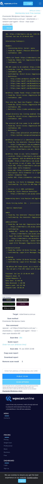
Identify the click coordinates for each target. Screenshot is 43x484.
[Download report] (35, 27)
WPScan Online (35, 10)
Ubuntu (22, 304)
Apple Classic (22, 300)
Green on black (9, 304)
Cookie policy (32, 478)
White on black (9, 308)
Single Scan (8, 443)
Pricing (6, 439)
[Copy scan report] (32, 27)
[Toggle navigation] (40, 3)
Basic (6, 449)
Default (8, 300)
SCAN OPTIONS (22, 382)
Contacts (7, 418)
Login (29, 3)
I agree (22, 481)
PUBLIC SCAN (22, 376)
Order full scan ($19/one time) (14, 345)
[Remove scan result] (39, 27)
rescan (9, 28)
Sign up (6, 468)
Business (7, 452)
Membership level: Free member (27, 13)
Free (5, 455)
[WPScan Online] (8, 3)
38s (20, 338)
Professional (8, 446)
